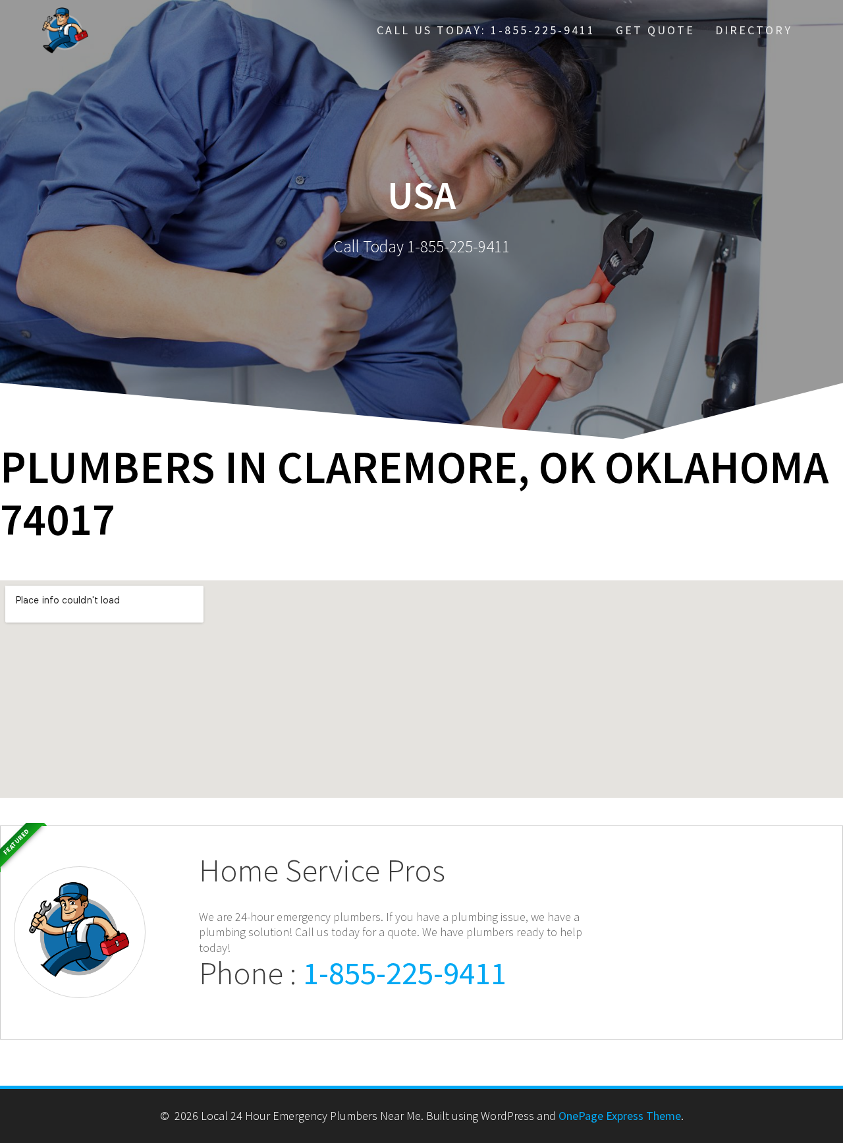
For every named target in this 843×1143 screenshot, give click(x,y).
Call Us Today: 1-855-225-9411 (486, 30)
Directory (753, 30)
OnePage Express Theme (619, 1115)
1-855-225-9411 (404, 973)
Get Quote (655, 30)
